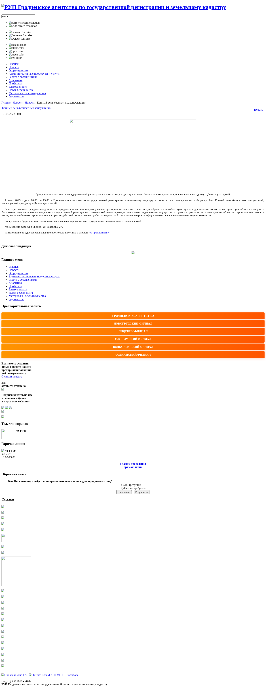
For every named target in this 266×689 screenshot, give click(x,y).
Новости (18, 102)
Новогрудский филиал (133, 323)
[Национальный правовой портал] (16, 541)
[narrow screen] (24, 22)
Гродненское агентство (133, 315)
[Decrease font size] (20, 35)
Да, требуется (132, 484)
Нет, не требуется (134, 488)
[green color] (16, 54)
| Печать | (258, 108)
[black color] (16, 48)
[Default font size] (19, 38)
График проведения (133, 463)
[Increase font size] (20, 32)
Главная (6, 102)
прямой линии (133, 467)
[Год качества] (16, 585)
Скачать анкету (11, 376)
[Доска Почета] (2, 552)
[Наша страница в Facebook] (6, 407)
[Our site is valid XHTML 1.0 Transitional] (54, 675)
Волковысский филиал (133, 346)
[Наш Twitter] (10, 407)
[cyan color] (16, 51)
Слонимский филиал (133, 339)
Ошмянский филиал (133, 354)
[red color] (15, 57)
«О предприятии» (99, 232)
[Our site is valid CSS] (15, 675)
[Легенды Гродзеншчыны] (2, 546)
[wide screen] (23, 26)
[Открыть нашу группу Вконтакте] (2, 407)
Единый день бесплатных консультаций (26, 108)
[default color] (17, 44)
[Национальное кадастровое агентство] (2, 518)
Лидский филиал (133, 331)
